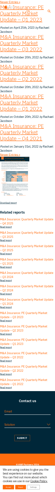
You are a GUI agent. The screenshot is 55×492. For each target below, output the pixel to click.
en (28, 11)
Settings (33, 487)
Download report (8, 202)
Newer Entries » (10, 155)
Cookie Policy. (39, 481)
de (35, 11)
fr (41, 11)
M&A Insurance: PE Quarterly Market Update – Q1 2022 (22, 102)
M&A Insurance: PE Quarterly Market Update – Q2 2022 (22, 72)
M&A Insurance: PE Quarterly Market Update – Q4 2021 (22, 132)
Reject (20, 487)
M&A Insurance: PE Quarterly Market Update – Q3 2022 (22, 43)
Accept (8, 487)
